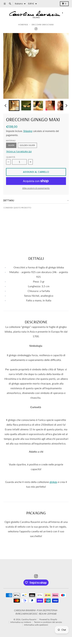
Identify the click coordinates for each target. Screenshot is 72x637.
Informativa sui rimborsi (20, 622)
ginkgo (53, 481)
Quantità (10, 157)
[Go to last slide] (5, 105)
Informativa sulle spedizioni (36, 625)
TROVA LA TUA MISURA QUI (19, 151)
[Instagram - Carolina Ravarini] (36, 29)
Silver (11, 145)
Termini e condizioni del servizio (48, 622)
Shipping (27, 131)
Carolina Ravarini (29, 619)
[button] (14, 105)
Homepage (23, 24)
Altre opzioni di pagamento (36, 188)
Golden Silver (27, 145)
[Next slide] (66, 105)
